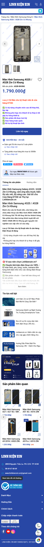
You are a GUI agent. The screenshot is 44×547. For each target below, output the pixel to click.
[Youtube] (8, 531)
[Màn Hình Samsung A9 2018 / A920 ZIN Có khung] (11, 427)
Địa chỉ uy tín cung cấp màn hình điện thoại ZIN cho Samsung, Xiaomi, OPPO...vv (27, 323)
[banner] (22, 367)
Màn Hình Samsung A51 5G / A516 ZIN (31, 410)
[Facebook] (3, 531)
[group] (22, 44)
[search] (40, 11)
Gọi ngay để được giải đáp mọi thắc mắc (23, 173)
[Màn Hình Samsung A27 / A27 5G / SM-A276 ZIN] (11, 397)
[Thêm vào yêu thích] (40, 79)
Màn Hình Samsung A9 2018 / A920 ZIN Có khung (11, 441)
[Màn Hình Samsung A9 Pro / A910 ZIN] (32, 427)
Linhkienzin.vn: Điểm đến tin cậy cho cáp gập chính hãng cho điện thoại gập (28, 335)
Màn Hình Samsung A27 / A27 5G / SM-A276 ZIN (11, 411)
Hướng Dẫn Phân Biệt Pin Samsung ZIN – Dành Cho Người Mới (29, 346)
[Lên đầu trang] (38, 511)
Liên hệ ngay (22, 131)
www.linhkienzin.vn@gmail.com (18, 473)
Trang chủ (5, 17)
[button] (39, 43)
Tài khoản (40, 4)
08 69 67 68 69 (11, 469)
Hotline (36, 4)
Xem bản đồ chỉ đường (11, 478)
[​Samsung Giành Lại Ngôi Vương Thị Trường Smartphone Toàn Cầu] (8, 313)
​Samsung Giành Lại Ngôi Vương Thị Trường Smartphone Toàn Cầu (28, 312)
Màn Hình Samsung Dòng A (22, 17)
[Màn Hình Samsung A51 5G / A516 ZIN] (32, 397)
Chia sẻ (8, 164)
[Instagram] (13, 531)
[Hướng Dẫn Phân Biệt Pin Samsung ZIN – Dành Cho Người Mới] (8, 346)
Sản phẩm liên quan (15, 384)
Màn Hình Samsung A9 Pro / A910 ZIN (31, 440)
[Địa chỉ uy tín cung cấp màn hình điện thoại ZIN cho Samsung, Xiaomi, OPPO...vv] (8, 324)
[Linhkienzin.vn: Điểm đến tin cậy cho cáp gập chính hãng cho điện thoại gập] (8, 335)
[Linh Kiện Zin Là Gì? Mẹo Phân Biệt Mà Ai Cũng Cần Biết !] (8, 302)
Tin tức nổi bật (9, 293)
